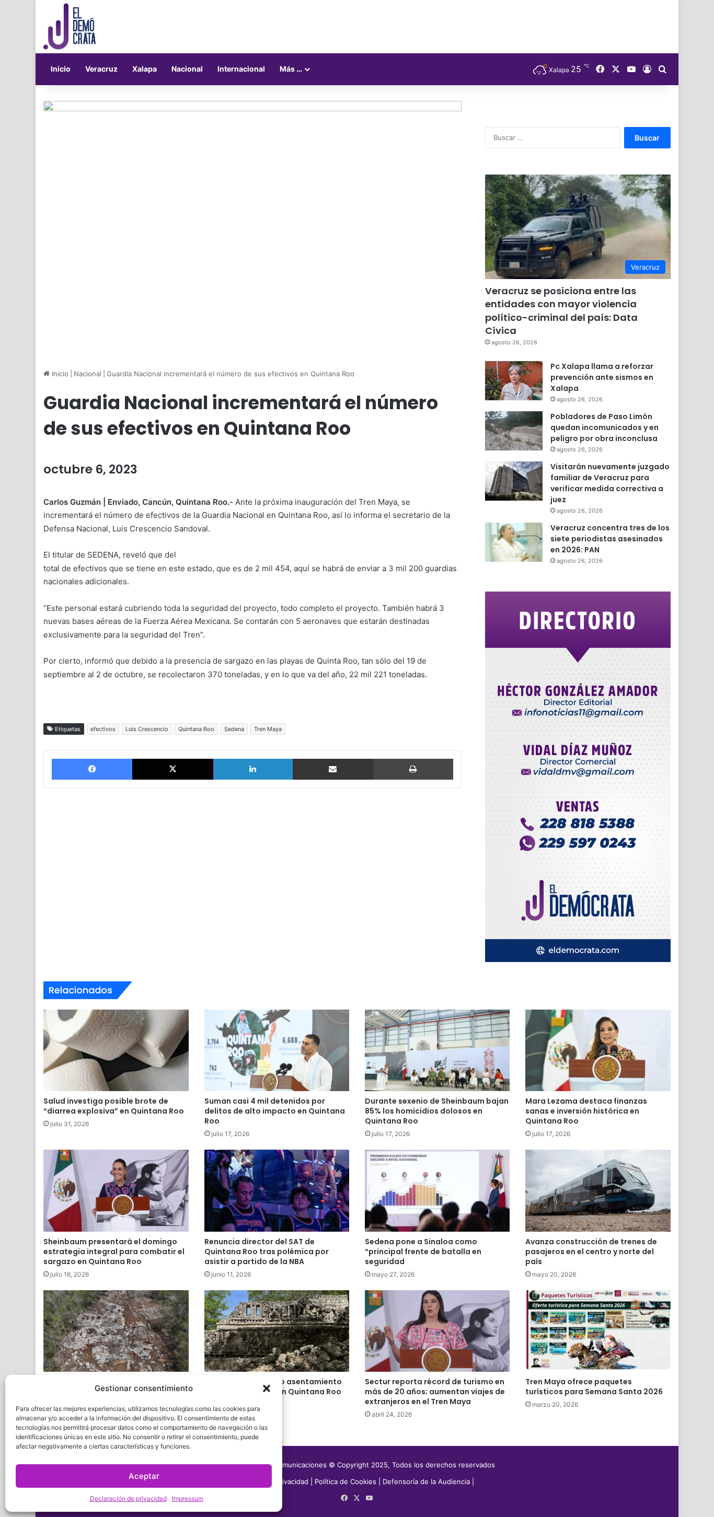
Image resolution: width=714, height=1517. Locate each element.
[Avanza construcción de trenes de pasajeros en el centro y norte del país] (597, 1190)
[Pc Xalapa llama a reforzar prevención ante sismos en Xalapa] (514, 380)
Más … (291, 68)
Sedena (234, 729)
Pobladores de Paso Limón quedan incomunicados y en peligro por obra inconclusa (604, 427)
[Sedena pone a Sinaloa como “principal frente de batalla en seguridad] (437, 1190)
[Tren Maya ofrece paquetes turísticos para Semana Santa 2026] (597, 1331)
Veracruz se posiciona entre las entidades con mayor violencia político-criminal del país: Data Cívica (561, 310)
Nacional (187, 68)
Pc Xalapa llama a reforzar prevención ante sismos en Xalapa (601, 377)
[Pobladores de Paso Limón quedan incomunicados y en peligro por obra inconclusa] (514, 430)
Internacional (241, 68)
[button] (266, 1388)
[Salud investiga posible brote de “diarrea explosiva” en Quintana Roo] (115, 1050)
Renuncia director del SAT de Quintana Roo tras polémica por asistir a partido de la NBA (266, 1251)
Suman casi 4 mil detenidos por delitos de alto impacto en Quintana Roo (274, 1111)
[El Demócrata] (69, 27)
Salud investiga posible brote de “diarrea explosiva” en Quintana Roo (113, 1106)
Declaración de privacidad (128, 1498)
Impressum (187, 1498)
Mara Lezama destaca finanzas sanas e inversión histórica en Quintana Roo (586, 1111)
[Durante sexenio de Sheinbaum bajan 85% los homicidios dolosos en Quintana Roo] (437, 1050)
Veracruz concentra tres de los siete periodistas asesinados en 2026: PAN (610, 539)
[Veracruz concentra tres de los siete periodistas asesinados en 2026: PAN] (514, 542)
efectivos (103, 729)
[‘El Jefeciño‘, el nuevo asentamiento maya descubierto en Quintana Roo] (276, 1331)
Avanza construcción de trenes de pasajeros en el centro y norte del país (591, 1251)
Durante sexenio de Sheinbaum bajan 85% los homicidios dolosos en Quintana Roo (437, 1111)
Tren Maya (268, 729)
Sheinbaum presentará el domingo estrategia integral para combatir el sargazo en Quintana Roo (114, 1251)
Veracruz (101, 68)
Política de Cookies (345, 1481)
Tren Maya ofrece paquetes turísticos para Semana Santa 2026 (594, 1386)
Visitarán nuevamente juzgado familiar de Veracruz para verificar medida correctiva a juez (610, 483)
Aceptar (144, 1476)
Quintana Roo (196, 729)
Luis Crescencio (146, 729)
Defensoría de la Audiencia (426, 1481)
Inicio (61, 68)
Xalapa (144, 68)
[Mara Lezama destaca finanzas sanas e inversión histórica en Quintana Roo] (597, 1050)
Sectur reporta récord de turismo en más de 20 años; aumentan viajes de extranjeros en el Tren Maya (435, 1391)
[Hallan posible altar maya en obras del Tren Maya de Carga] (115, 1331)
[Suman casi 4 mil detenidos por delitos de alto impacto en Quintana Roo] (276, 1050)
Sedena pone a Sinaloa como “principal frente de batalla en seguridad (423, 1251)
